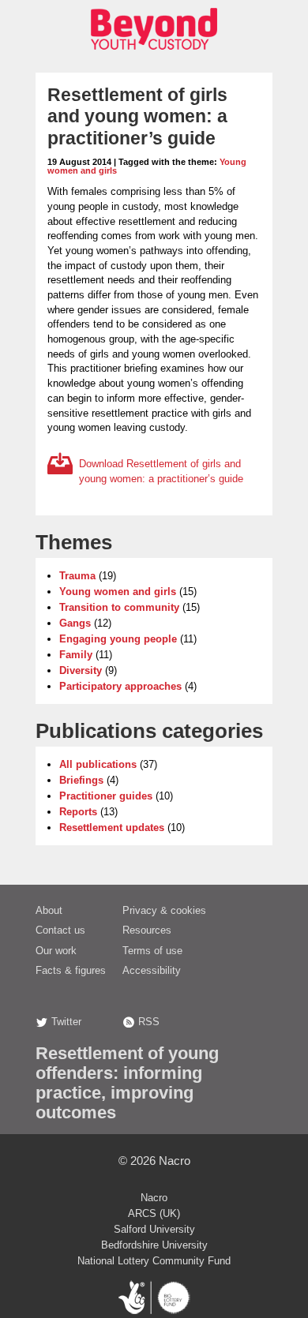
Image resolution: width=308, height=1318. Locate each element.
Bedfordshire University (154, 1245)
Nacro (174, 1160)
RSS (149, 1022)
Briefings (81, 780)
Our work (56, 951)
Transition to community (119, 607)
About (49, 910)
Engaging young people (118, 639)
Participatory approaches (120, 686)
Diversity (80, 670)
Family (75, 655)
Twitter (66, 1022)
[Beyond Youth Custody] (154, 54)
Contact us (60, 930)
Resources (146, 930)
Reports (78, 812)
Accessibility (151, 970)
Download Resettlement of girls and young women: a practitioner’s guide (161, 471)
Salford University (154, 1229)
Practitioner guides (105, 796)
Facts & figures (71, 970)
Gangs (75, 623)
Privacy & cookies (164, 910)
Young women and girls (117, 591)
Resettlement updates (111, 827)
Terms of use (152, 951)
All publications (98, 764)
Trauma (77, 576)
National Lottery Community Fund (154, 1261)
